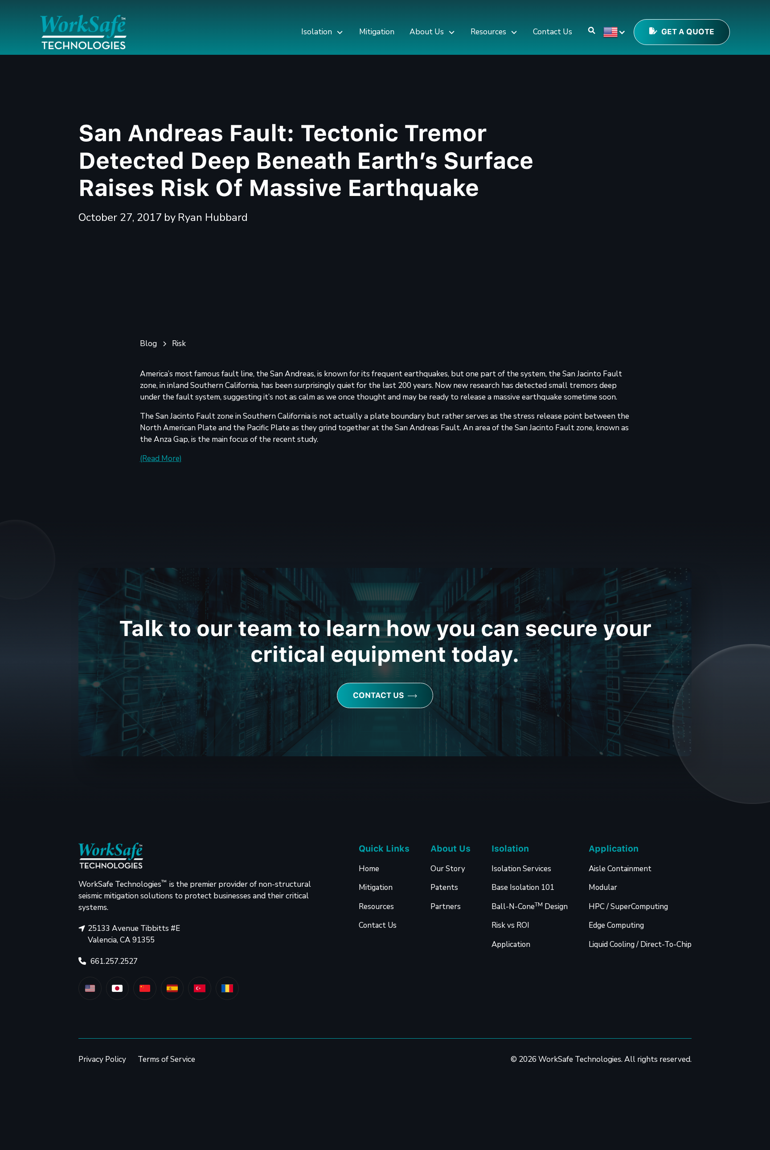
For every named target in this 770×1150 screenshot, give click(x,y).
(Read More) (161, 458)
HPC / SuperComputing (628, 906)
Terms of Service (166, 1059)
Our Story (447, 869)
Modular (603, 887)
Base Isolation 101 (522, 887)
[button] (322, 32)
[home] (83, 32)
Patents (444, 887)
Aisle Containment (620, 869)
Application (510, 944)
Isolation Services (521, 869)
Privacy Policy (102, 1059)
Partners (445, 906)
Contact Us (552, 32)
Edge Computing (616, 925)
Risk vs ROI (510, 925)
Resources (376, 906)
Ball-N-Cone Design (529, 906)
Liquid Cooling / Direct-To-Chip (640, 944)
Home (369, 869)
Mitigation (376, 32)
